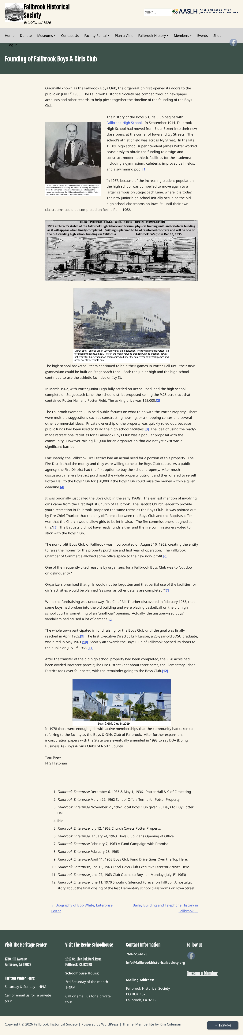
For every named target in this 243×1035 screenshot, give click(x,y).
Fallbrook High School (124, 122)
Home (9, 35)
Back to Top (225, 1025)
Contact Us (70, 35)
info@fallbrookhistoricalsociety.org (155, 962)
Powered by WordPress (100, 1024)
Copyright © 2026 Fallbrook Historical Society (41, 1024)
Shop (217, 35)
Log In (12, 45)
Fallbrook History (152, 35)
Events (202, 35)
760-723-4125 (136, 954)
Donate (26, 35)
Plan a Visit (124, 35)
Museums (45, 35)
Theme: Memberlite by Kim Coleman (151, 1024)
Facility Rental (95, 35)
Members (181, 35)
